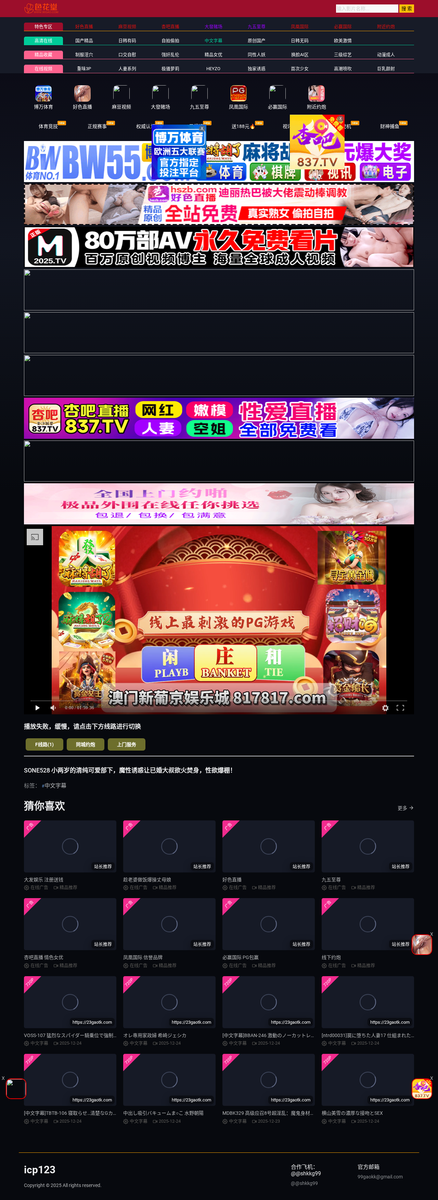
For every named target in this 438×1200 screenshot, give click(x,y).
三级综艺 (343, 54)
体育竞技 (48, 126)
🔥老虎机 (341, 126)
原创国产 (257, 40)
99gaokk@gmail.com (380, 1176)
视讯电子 (292, 126)
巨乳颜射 (386, 68)
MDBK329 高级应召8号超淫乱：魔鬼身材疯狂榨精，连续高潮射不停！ (297, 1113)
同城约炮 (85, 744)
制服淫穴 (84, 54)
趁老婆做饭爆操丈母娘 (147, 879)
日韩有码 (127, 40)
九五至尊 (331, 879)
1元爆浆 (194, 126)
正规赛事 (97, 126)
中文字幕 (213, 40)
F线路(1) (44, 744)
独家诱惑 (257, 68)
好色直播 (232, 879)
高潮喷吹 (343, 68)
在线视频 (43, 68)
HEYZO (213, 68)
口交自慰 (127, 54)
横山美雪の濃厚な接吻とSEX (352, 1113)
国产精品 (84, 40)
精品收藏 (43, 54)
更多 (402, 808)
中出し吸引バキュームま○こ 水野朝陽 (163, 1113)
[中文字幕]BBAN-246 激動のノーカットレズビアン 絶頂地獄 (286, 1035)
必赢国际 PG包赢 (240, 957)
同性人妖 (257, 54)
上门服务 (126, 744)
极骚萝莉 (170, 68)
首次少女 (300, 68)
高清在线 (43, 40)
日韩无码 (300, 40)
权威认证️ (145, 126)
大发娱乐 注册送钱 (43, 879)
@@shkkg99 (304, 1183)
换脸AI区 (300, 54)
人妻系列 (127, 68)
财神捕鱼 (389, 126)
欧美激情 (343, 40)
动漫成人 (386, 54)
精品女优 (213, 54)
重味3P (84, 68)
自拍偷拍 (170, 40)
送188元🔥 (243, 126)
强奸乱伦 (170, 54)
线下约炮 (331, 957)
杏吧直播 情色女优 (43, 957)
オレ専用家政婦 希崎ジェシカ (154, 1035)
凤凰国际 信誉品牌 (143, 957)
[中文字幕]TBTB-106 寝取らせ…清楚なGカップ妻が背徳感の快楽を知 (97, 1113)
